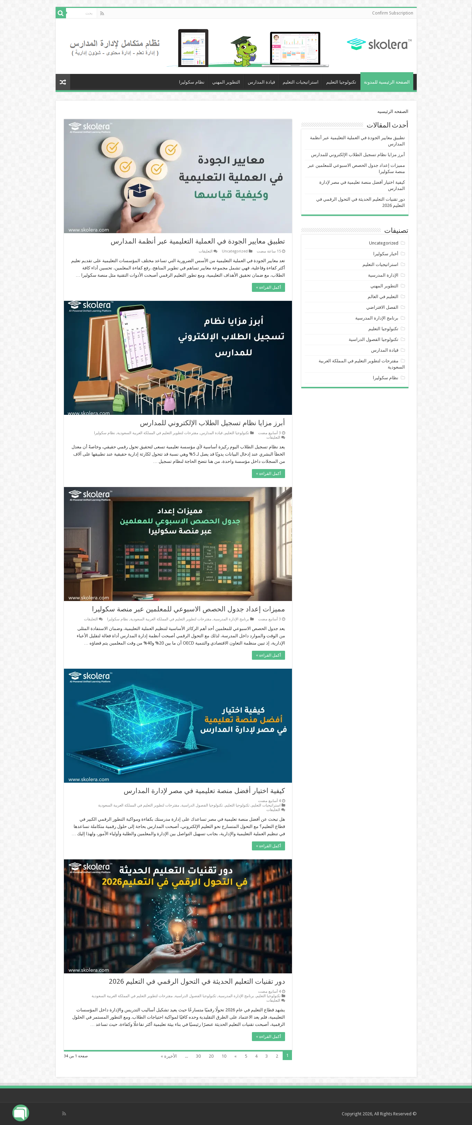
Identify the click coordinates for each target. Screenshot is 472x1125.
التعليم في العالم (383, 296)
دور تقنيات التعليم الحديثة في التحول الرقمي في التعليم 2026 (197, 981)
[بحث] (61, 13)
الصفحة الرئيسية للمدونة (387, 82)
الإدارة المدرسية (383, 275)
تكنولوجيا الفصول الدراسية (202, 805)
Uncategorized (235, 251)
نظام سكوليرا (192, 82)
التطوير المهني (226, 82)
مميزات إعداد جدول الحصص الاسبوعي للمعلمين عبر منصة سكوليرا (188, 609)
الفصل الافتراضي (382, 307)
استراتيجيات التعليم (301, 82)
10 (223, 1056)
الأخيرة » (169, 1056)
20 (211, 1056)
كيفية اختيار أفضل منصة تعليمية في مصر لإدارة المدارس (204, 790)
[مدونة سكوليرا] (379, 43)
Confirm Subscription (392, 13)
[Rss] (102, 13)
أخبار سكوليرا (385, 253)
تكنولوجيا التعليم (341, 82)
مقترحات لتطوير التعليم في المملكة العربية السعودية (157, 433)
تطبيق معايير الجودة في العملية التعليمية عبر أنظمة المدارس (198, 241)
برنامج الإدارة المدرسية (231, 619)
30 (198, 1056)
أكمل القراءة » (268, 287)
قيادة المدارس (261, 82)
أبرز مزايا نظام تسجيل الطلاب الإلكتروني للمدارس (212, 423)
